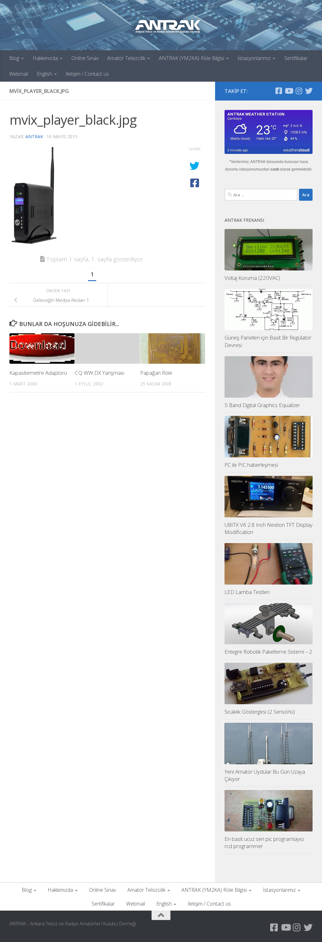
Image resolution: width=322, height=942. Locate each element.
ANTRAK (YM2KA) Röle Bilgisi (191, 58)
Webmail (18, 73)
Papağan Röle (156, 372)
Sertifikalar (296, 58)
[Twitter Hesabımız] (309, 91)
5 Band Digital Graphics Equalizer (262, 405)
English (44, 73)
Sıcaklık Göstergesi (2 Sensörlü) (260, 711)
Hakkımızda (45, 58)
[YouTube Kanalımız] (288, 91)
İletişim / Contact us (87, 73)
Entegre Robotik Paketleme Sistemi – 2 (268, 651)
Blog (14, 58)
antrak (34, 136)
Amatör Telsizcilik (126, 58)
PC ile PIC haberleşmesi (251, 464)
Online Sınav (84, 58)
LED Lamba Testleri (247, 592)
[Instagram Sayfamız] (299, 91)
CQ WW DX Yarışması (99, 372)
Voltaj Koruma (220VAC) (252, 277)
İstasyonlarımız (254, 58)
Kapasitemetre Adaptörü (38, 372)
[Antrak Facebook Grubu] (278, 91)
